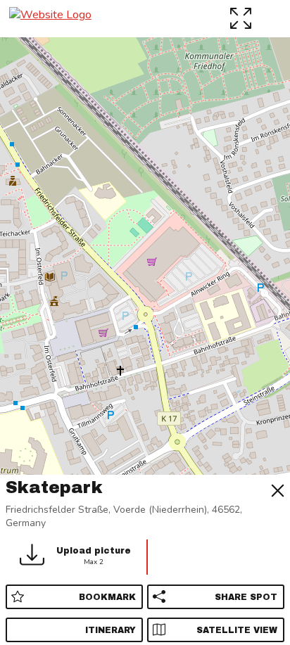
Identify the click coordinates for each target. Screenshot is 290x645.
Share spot (246, 597)
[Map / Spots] (242, 18)
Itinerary (110, 630)
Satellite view (236, 630)
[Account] (272, 18)
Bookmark (107, 597)
